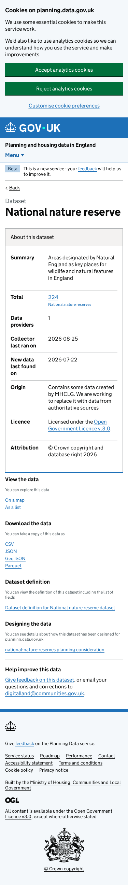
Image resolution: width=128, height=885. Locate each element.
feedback (87, 169)
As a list (13, 507)
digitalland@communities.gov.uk (44, 693)
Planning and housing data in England (50, 145)
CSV (9, 544)
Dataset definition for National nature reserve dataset (60, 607)
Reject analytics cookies (64, 88)
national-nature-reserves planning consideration (54, 649)
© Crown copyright (64, 869)
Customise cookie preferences (64, 105)
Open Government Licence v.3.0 (79, 425)
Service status (19, 756)
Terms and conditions (80, 763)
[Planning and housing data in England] (34, 128)
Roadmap (50, 756)
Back (14, 187)
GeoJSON (15, 558)
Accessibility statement (29, 763)
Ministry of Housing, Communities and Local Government (63, 785)
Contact (106, 756)
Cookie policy (19, 770)
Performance (79, 756)
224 (69, 300)
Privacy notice (53, 770)
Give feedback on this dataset (39, 679)
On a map (15, 500)
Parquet (13, 565)
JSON (11, 551)
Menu (12, 155)
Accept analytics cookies (64, 70)
